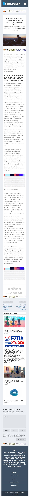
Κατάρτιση (8, 462)
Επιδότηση (7, 460)
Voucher (11, 452)
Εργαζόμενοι (22, 460)
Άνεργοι (18, 452)
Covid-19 (6, 452)
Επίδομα (21, 457)
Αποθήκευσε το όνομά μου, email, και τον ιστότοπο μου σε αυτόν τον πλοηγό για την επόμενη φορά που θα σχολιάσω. (14, 435)
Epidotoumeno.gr (19, 26)
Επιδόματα (19, 459)
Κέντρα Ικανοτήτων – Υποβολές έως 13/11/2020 (13, 331)
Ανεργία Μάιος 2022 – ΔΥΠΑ (13, 401)
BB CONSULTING (20, 492)
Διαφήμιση (14, 479)
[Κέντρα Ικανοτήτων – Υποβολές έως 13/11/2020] (14, 322)
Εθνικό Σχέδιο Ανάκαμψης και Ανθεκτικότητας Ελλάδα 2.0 (14, 454)
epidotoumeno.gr (14, 475)
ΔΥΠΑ (23, 452)
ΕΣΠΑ (20, 454)
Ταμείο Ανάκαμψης (13, 464)
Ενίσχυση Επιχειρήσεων (10, 457)
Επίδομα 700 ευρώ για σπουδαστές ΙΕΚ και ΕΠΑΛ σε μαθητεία (14, 381)
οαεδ (18, 466)
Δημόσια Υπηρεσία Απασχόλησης (11, 454)
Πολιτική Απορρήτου (14, 482)
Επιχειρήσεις (20, 28)
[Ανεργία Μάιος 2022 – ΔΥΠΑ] (14, 392)
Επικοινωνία (14, 485)
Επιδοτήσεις (10, 459)
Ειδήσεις (14, 28)
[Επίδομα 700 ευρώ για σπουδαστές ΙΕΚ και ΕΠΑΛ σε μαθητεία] (14, 372)
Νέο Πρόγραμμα (19, 462)
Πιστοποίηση (5, 464)
